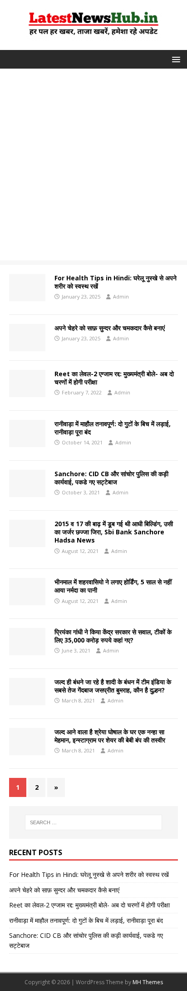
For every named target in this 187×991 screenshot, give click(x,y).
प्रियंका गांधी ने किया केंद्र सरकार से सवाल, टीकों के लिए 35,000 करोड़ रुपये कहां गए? (113, 635)
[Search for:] (94, 822)
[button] (174, 58)
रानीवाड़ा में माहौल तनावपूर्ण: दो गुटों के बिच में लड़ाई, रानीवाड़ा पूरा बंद (112, 427)
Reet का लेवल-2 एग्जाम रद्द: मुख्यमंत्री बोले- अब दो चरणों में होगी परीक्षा (114, 377)
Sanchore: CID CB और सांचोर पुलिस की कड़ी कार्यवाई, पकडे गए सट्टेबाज (111, 477)
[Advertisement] (93, 166)
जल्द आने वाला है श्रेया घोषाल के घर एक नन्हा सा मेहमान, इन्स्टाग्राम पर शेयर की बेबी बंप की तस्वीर (109, 735)
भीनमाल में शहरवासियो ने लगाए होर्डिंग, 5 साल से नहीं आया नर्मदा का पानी (113, 586)
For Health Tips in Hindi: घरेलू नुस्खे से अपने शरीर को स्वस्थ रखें (115, 282)
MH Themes (148, 982)
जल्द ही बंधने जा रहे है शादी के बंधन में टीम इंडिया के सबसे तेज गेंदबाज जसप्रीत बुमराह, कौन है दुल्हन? (112, 685)
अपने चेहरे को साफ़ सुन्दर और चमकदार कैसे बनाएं (109, 328)
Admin (121, 296)
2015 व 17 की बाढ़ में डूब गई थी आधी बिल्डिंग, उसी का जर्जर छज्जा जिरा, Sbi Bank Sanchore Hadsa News (113, 531)
